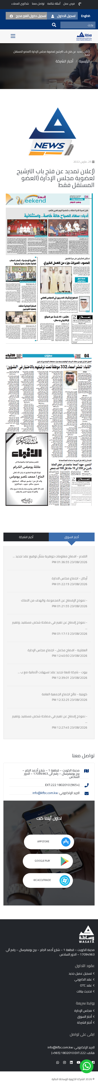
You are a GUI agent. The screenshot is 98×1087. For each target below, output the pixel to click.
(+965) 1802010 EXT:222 (68, 1053)
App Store (43, 841)
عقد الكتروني (83, 979)
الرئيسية (84, 61)
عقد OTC (86, 985)
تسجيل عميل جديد (80, 973)
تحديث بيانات (84, 991)
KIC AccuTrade (42, 880)
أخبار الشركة (64, 61)
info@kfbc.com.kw (45, 793)
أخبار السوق (71, 537)
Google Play (42, 860)
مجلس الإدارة (83, 1011)
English (85, 16)
